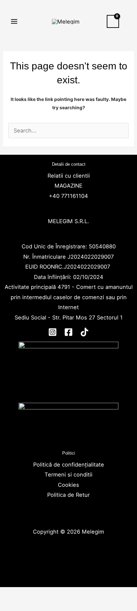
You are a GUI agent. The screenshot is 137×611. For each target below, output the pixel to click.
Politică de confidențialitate (68, 464)
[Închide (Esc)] (86, 594)
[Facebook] (68, 332)
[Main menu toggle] (14, 21)
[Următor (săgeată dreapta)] (36, 606)
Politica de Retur (68, 494)
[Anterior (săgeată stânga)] (11, 606)
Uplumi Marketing (68, 562)
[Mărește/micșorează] (11, 594)
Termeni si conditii (68, 474)
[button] (128, 21)
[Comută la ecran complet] (36, 594)
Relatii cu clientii (69, 175)
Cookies (68, 484)
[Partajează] (61, 594)
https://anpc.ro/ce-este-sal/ (68, 442)
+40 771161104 (68, 196)
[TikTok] (84, 332)
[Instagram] (52, 332)
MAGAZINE (68, 185)
